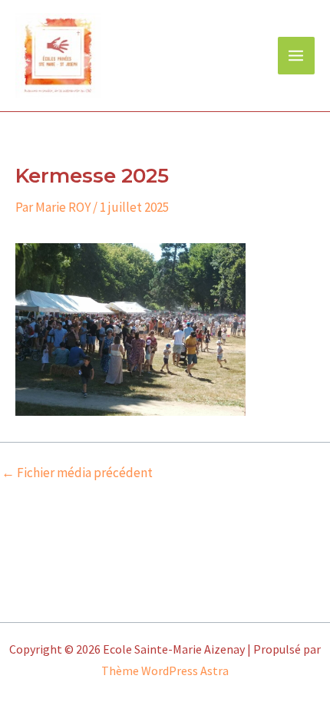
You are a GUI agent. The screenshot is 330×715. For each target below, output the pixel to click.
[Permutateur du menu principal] (296, 55)
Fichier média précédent (77, 472)
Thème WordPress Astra (165, 670)
